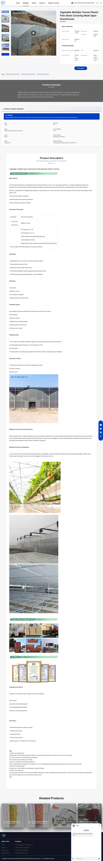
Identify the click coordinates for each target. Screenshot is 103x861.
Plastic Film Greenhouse (21, 850)
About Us (42, 3)
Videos (34, 3)
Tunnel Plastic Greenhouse (22, 847)
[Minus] (99, 825)
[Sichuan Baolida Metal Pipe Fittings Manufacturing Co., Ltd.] (3, 3)
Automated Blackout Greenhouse (24, 844)
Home (18, 3)
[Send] (99, 858)
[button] (5, 54)
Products (26, 3)
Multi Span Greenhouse (21, 853)
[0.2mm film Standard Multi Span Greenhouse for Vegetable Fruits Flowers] (33, 33)
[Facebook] (100, 436)
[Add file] (73, 858)
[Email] (100, 424)
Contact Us (4, 850)
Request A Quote (53, 3)
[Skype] (100, 432)
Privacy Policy (5, 853)
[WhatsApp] (100, 428)
